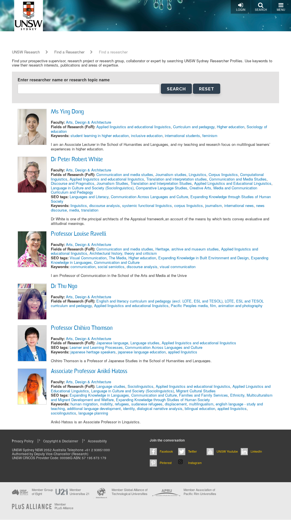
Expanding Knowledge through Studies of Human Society (163, 399)
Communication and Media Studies (238, 179)
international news (239, 205)
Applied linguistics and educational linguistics (133, 126)
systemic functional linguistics (147, 205)
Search (261, 10)
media (74, 210)
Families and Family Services (203, 395)
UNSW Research (26, 52)
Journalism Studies (112, 183)
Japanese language (112, 342)
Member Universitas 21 (80, 491)
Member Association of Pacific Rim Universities (200, 492)
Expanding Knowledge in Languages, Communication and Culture (123, 395)
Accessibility (97, 441)
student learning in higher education (99, 135)
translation (89, 210)
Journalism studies (170, 174)
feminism (209, 135)
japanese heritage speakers (93, 352)
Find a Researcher (69, 52)
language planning (93, 413)
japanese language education (142, 352)
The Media (117, 257)
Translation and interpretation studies (176, 179)
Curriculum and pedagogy (194, 126)
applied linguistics (182, 352)
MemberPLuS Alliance (64, 506)
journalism (213, 205)
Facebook (166, 451)
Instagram (195, 463)
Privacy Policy (23, 441)
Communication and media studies (124, 174)
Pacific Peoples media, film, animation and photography (217, 305)
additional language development (94, 408)
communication (82, 266)
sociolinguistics (63, 413)
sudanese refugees (147, 404)
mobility (106, 404)
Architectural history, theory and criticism (123, 253)
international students (182, 135)
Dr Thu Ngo (64, 286)
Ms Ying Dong (67, 112)
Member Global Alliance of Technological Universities (129, 492)
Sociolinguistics (140, 386)
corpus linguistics (188, 205)
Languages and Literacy (89, 196)
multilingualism (201, 404)
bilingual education (200, 408)
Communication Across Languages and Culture (149, 196)
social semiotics (111, 266)
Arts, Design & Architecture (88, 122)
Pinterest (166, 463)
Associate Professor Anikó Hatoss (89, 371)
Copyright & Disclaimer (60, 441)
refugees (122, 404)
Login (240, 10)
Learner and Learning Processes (96, 347)
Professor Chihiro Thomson (82, 328)
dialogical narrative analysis (159, 408)
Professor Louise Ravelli (78, 234)
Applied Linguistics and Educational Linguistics (232, 183)
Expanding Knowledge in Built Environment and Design (203, 257)
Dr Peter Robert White (77, 160)
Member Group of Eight (42, 491)
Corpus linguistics (223, 174)
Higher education (230, 126)
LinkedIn (256, 451)
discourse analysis (104, 205)
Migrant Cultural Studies (196, 390)
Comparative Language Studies (161, 187)
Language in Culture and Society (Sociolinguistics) (92, 187)
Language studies (144, 342)
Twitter (192, 451)
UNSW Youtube (227, 451)
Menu (281, 10)
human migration (84, 404)
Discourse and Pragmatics (72, 183)
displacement (176, 404)
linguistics (78, 205)
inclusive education (147, 135)
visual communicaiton (178, 266)
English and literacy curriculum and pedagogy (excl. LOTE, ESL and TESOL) (159, 301)
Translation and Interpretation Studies (161, 183)
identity (129, 408)
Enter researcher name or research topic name (64, 79)
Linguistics (197, 174)
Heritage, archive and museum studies (187, 249)
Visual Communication (88, 257)
